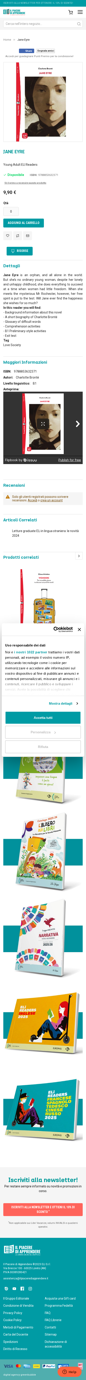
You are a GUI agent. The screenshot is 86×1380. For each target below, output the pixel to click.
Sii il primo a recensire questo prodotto (25, 183)
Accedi (32, 500)
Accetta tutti (43, 717)
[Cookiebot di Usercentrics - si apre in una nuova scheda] (55, 629)
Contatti (50, 1327)
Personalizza (40, 732)
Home (7, 39)
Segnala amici (45, 50)
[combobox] (43, 24)
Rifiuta (43, 746)
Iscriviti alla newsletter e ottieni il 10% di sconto (43, 1209)
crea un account (51, 500)
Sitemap (51, 1334)
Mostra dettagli (61, 703)
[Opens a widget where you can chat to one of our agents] (69, 1372)
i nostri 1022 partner (30, 652)
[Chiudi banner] (79, 629)
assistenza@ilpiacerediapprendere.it (25, 1278)
